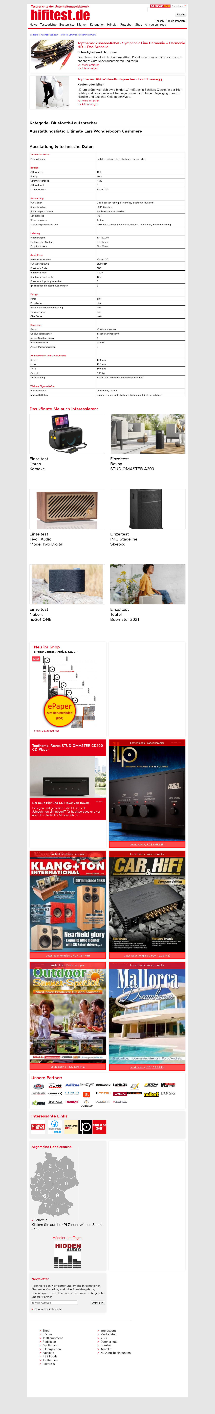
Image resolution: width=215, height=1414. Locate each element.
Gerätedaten (50, 1345)
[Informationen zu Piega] (168, 1095)
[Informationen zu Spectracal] (55, 1103)
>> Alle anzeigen (88, 68)
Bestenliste (66, 25)
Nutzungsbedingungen (115, 1353)
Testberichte (48, 25)
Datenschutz (108, 1342)
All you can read (155, 25)
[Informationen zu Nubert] (151, 1095)
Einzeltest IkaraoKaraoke (39, 464)
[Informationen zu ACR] (38, 1086)
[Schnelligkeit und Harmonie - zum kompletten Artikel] (54, 56)
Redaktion (49, 1342)
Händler (112, 25)
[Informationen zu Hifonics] (72, 1095)
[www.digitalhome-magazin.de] (38, 1136)
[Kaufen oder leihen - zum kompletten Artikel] (54, 92)
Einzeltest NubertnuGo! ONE (40, 614)
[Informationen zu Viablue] (86, 1103)
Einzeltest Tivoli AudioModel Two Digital (46, 539)
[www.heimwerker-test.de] (71, 1136)
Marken (82, 25)
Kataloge (48, 1353)
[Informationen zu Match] (103, 1095)
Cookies (105, 1345)
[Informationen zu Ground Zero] (38, 1095)
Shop (138, 25)
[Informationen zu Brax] (86, 1086)
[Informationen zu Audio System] (55, 1086)
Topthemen (50, 1360)
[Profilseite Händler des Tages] (67, 1267)
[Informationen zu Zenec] (120, 1103)
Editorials (48, 1364)
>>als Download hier (46, 730)
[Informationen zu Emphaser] (120, 1086)
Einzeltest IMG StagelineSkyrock (123, 539)
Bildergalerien (51, 1349)
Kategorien (97, 25)
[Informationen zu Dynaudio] (103, 1086)
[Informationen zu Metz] (120, 1095)
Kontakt (105, 1349)
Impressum (108, 1331)
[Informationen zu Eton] (151, 1086)
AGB (103, 1338)
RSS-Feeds (49, 1356)
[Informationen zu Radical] (38, 1103)
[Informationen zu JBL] (86, 1095)
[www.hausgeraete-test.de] (55, 1136)
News (33, 25)
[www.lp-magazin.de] (85, 1136)
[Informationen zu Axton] (72, 1086)
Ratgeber (126, 25)
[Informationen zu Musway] (134, 1095)
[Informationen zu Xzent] (103, 1103)
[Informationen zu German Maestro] (168, 1086)
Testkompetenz (52, 1338)
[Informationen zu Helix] (55, 1095)
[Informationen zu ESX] (134, 1086)
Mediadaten (108, 1334)
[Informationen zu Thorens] (72, 1103)
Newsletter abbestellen (49, 1309)
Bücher (47, 1334)
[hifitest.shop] (99, 1136)
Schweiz (41, 1220)
